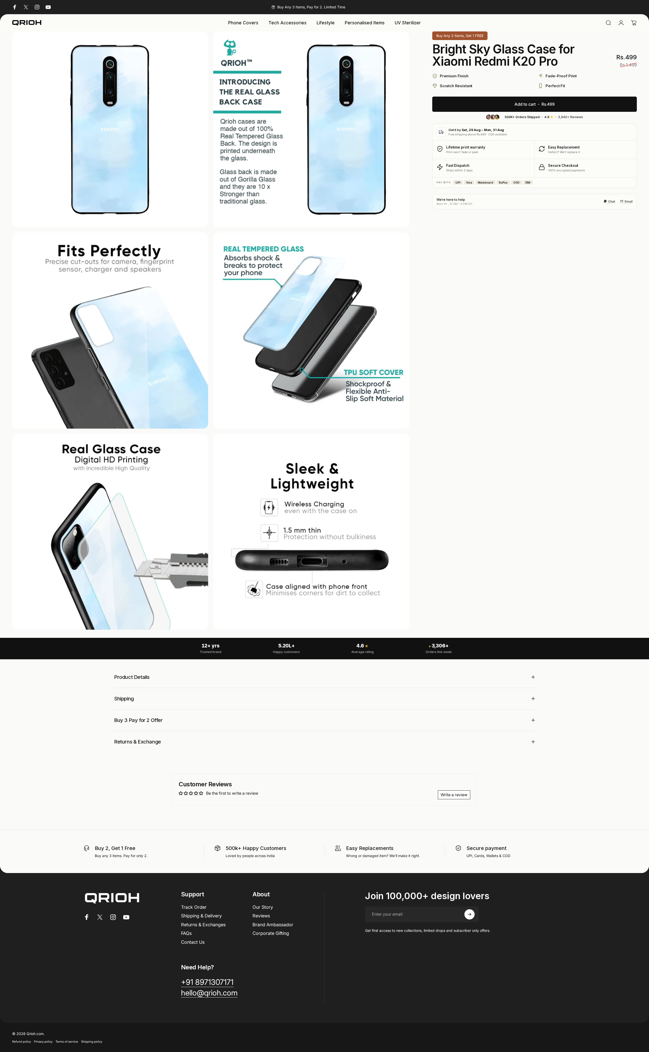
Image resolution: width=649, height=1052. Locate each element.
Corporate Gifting (271, 933)
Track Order (194, 907)
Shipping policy (91, 1041)
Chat (611, 201)
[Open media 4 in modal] (311, 330)
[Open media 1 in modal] (110, 129)
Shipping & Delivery (201, 915)
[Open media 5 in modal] (110, 532)
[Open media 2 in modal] (311, 129)
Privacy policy (43, 1041)
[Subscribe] (469, 914)
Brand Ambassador (273, 924)
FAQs (186, 933)
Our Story (263, 907)
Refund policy (21, 1041)
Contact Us (193, 942)
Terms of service (67, 1041)
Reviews (261, 915)
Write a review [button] (454, 794)
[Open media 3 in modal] (110, 330)
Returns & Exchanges (203, 924)
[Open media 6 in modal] (311, 532)
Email (629, 201)
